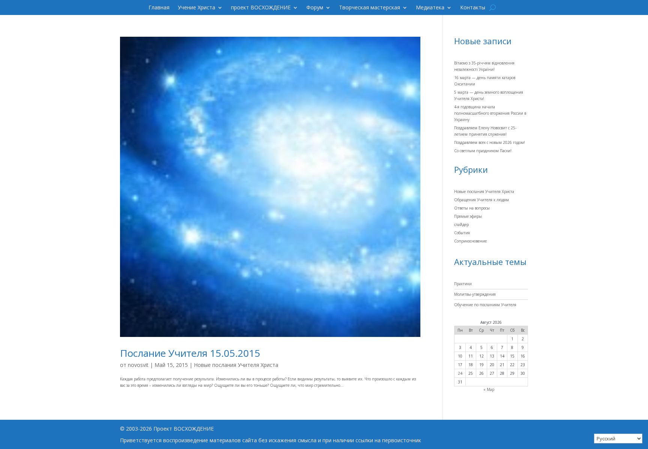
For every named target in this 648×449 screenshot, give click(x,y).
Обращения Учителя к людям (481, 199)
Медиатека (430, 8)
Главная (159, 8)
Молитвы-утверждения (475, 294)
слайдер (461, 224)
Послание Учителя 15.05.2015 (190, 353)
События (462, 232)
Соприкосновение (470, 241)
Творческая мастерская (369, 8)
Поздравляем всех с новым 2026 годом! (489, 142)
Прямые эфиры (468, 216)
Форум (314, 8)
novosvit (138, 364)
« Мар (488, 389)
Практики (463, 283)
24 (460, 373)
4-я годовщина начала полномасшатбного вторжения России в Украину (490, 113)
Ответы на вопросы (472, 208)
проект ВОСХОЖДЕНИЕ (261, 8)
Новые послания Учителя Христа (236, 364)
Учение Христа (196, 8)
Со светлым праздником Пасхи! (483, 150)
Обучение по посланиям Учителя (485, 304)
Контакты (472, 8)
